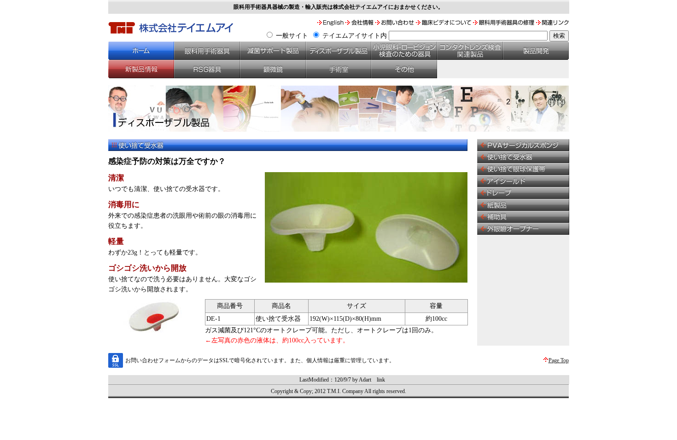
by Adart (361, 379)
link (381, 379)
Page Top (559, 360)
